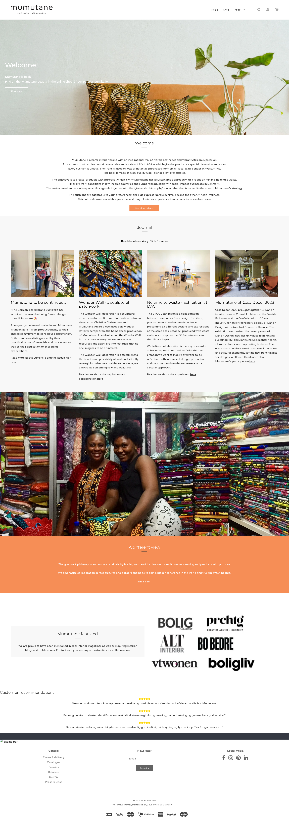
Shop (226, 9)
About (238, 9)
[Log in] (267, 9)
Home (215, 9)
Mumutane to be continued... (38, 302)
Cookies (54, 767)
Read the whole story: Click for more (144, 241)
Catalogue (53, 762)
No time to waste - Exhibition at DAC (177, 304)
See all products (144, 208)
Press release (53, 782)
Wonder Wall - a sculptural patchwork (104, 304)
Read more (144, 581)
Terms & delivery (53, 757)
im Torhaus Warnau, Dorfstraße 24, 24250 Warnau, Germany (142, 804)
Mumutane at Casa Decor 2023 (244, 302)
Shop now (16, 90)
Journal (54, 777)
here (14, 362)
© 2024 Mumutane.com (144, 800)
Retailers (53, 772)
